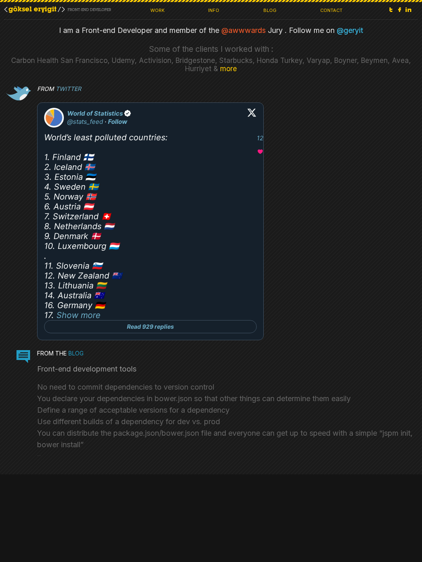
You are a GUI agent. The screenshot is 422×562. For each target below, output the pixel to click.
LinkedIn (408, 9)
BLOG (270, 10)
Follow (117, 121)
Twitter (391, 9)
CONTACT (331, 10)
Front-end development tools (86, 369)
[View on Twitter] (252, 118)
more (228, 69)
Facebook (400, 9)
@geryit (350, 30)
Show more (78, 315)
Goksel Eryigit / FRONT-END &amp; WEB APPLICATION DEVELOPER (57, 9)
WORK (157, 10)
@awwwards (243, 30)
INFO (213, 10)
